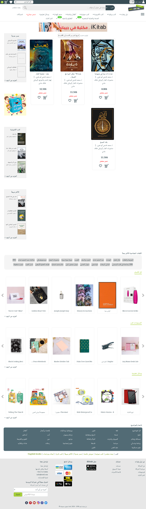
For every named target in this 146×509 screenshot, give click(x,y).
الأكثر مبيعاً (68, 454)
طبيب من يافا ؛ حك (11, 148)
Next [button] (2, 295)
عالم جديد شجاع (57, 264)
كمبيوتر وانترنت (112, 439)
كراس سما (107, 311)
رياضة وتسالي (136, 443)
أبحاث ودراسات (48, 454)
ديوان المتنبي (84, 264)
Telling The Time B (15, 412)
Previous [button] (143, 295)
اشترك (18, 494)
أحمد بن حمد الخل (10, 165)
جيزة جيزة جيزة (67, 260)
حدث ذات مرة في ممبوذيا (104, 74)
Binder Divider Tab (61, 361)
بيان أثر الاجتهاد (12, 162)
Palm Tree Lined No (84, 361)
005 (14, 260)
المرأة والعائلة (91, 439)
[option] (130, 295)
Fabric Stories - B (107, 412)
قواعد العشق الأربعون (42, 264)
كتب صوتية (99, 454)
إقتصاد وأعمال (45, 430)
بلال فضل (116, 260)
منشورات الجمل (54, 260)
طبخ (139, 435)
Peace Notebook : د (39, 361)
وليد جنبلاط (12, 199)
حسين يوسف (12, 56)
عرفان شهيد (12, 70)
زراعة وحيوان (67, 435)
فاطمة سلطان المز (11, 136)
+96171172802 (42, 472)
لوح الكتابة (130, 412)
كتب (116, 454)
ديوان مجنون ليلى (72, 264)
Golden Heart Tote (39, 311)
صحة (116, 435)
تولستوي (95, 264)
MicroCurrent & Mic (130, 311)
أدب (48, 435)
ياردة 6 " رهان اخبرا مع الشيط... (73, 75)
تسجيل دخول (138, 2)
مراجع (70, 439)
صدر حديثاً (78, 454)
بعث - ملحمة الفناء (42, 74)
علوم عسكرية (136, 447)
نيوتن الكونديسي (11, 213)
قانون (93, 447)
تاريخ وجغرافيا (90, 435)
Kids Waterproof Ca (84, 412)
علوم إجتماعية (67, 443)
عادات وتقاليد (22, 443)
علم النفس (114, 447)
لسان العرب (29, 264)
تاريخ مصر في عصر (11, 54)
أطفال (25, 430)
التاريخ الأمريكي (12, 40)
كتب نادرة (59, 454)
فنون (93, 430)
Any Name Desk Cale (130, 361)
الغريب (77, 260)
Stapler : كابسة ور (107, 361)
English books (34, 454)
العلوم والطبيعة (22, 439)
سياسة (115, 443)
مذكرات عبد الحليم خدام (26, 260)
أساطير (24, 435)
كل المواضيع (136, 430)
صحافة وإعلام (136, 439)
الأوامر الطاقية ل (11, 211)
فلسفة (93, 443)
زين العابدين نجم (11, 43)
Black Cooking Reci (15, 361)
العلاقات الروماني (11, 67)
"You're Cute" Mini (15, 311)
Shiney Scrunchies (84, 311)
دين (48, 439)
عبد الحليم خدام (98, 260)
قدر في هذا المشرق (11, 196)
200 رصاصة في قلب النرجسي (122, 264)
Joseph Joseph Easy (61, 311)
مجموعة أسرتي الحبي (38, 412)
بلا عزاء (14, 134)
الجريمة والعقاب (128, 260)
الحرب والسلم (86, 260)
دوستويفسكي (41, 260)
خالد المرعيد (12, 227)
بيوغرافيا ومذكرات (66, 430)
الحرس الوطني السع (11, 224)
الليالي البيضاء (105, 264)
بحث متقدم (109, 454)
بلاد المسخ (103, 142)
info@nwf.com (42, 474)
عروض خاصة (88, 454)
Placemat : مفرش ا (61, 412)
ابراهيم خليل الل (11, 151)
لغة (117, 430)
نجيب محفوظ (18, 264)
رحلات (47, 443)
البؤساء (108, 260)
